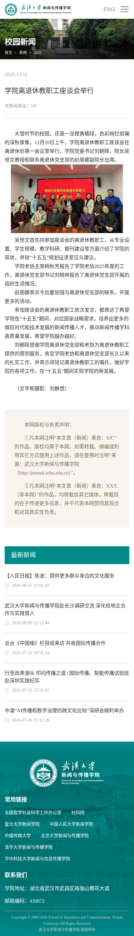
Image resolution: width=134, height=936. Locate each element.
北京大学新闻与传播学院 (65, 835)
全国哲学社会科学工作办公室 (33, 812)
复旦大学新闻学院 (22, 824)
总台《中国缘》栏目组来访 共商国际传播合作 (55, 643)
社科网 (77, 812)
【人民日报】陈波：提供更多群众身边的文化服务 (59, 575)
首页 (8, 53)
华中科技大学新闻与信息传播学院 (37, 858)
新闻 (22, 53)
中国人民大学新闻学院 (71, 824)
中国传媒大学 (18, 835)
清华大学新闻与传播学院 (29, 847)
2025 (37, 53)
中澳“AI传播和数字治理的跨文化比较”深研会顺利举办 (64, 710)
